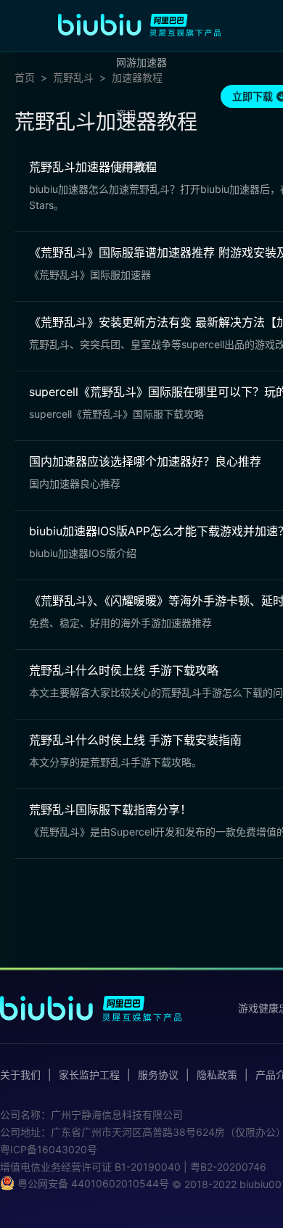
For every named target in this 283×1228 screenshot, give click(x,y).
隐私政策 (217, 1075)
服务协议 (158, 1075)
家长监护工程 (89, 1075)
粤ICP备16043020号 (48, 1149)
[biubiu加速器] (139, 24)
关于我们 (20, 1075)
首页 (25, 78)
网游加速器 (141, 62)
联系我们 (136, 166)
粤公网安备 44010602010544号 (92, 1183)
